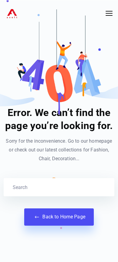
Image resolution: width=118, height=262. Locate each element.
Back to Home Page (63, 217)
